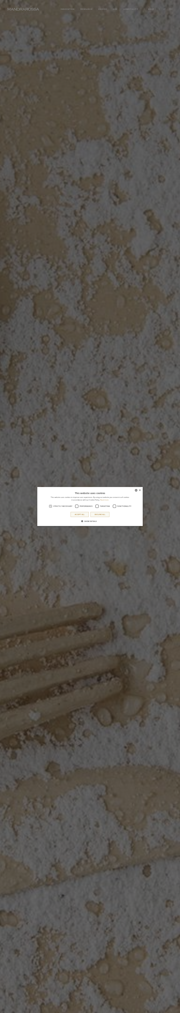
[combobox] (136, 490)
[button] (90, 521)
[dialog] (90, 506)
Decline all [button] (100, 514)
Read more (104, 500)
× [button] (140, 490)
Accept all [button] (80, 514)
